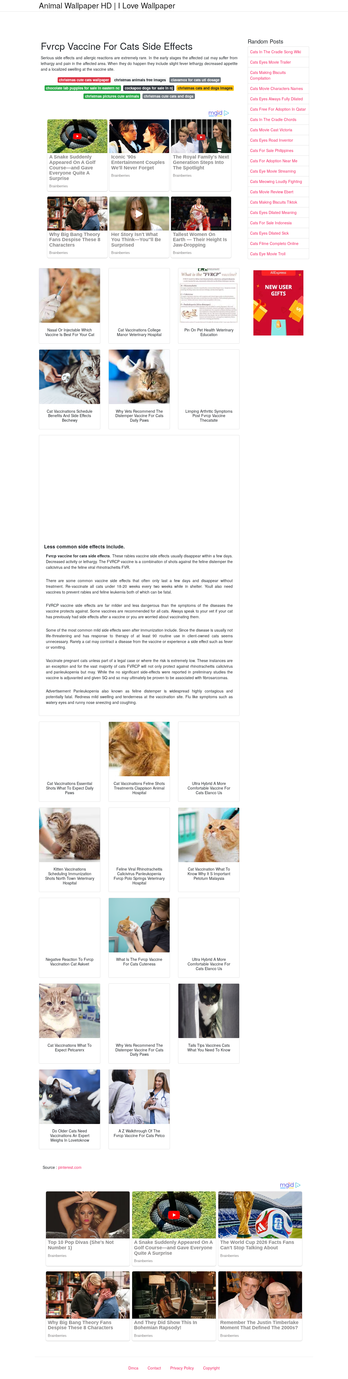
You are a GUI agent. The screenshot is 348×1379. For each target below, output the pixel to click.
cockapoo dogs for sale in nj (149, 88)
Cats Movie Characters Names (276, 88)
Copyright (211, 1368)
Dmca (133, 1368)
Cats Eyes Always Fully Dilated (276, 98)
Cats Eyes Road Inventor (271, 140)
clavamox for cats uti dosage (195, 79)
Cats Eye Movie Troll (267, 253)
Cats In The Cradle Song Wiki (275, 51)
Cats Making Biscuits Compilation (268, 75)
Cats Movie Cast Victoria (271, 129)
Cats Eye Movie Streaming (273, 171)
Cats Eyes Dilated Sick (269, 233)
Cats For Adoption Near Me (273, 160)
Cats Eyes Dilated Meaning (273, 212)
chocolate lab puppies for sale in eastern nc (83, 88)
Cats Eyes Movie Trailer (270, 62)
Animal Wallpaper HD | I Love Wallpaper (107, 5)
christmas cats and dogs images (205, 88)
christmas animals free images (140, 79)
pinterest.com (70, 1167)
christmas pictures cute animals (112, 96)
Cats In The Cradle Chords (273, 119)
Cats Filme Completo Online (274, 243)
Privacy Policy (182, 1368)
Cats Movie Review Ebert (271, 191)
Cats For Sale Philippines (271, 150)
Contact (154, 1368)
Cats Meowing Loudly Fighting (276, 181)
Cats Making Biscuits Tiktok (273, 202)
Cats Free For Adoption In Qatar (278, 109)
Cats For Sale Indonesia (271, 222)
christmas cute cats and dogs (168, 96)
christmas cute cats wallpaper (84, 79)
